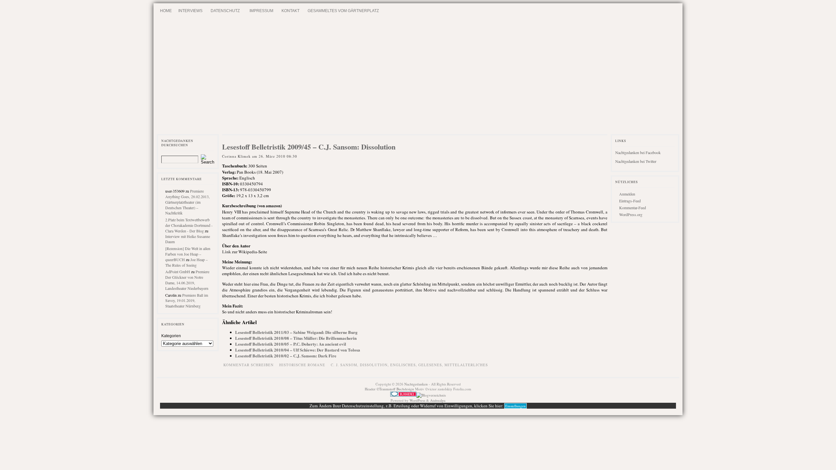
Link (226, 251)
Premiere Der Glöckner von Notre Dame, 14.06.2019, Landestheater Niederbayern (187, 279)
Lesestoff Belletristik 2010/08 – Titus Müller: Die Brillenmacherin (296, 338)
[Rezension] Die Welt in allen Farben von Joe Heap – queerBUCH (187, 254)
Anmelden (627, 193)
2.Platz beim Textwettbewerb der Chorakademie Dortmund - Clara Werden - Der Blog (189, 225)
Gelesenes (430, 364)
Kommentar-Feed (632, 207)
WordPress (417, 400)
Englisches (403, 364)
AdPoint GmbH (177, 271)
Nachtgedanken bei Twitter (635, 161)
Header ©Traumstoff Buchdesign (390, 388)
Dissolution (374, 364)
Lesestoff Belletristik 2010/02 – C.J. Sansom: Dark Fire (285, 355)
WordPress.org (630, 214)
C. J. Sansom (344, 364)
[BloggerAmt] (431, 395)
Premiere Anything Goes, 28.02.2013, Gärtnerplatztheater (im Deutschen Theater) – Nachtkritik (187, 201)
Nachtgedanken (416, 384)
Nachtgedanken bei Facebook (638, 152)
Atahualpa (437, 400)
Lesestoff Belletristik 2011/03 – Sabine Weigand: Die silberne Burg (296, 332)
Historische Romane (302, 364)
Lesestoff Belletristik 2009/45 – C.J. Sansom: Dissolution (308, 146)
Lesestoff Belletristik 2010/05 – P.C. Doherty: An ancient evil (290, 344)
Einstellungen (515, 405)
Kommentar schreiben (248, 364)
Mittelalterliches (466, 364)
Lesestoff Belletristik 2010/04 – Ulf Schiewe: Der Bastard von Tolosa (297, 350)
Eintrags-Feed (630, 200)
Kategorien (171, 336)
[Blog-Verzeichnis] (403, 395)
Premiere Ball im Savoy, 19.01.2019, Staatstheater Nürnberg (186, 300)
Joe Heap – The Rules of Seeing (186, 262)
